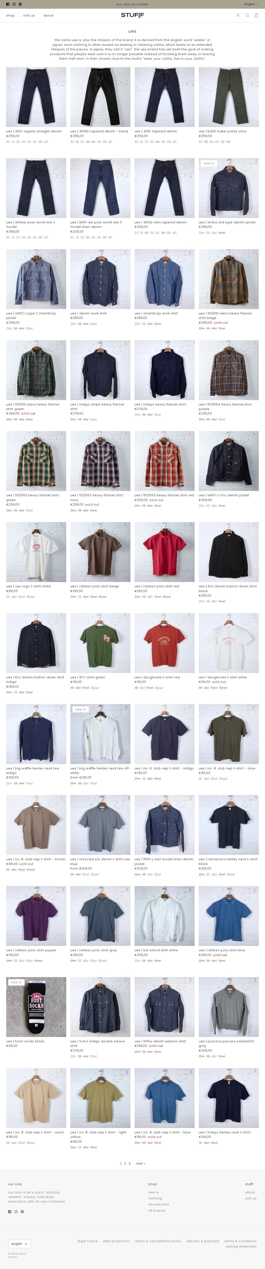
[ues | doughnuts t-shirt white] (229, 643)
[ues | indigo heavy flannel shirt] (165, 370)
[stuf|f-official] (132, 15)
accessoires (158, 1204)
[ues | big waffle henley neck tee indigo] (36, 734)
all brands (157, 1211)
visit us (29, 15)
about (48, 15)
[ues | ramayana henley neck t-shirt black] (229, 825)
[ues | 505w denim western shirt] (165, 1007)
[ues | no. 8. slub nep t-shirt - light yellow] (100, 1098)
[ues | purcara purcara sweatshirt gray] (229, 1007)
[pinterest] (20, 4)
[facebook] (7, 4)
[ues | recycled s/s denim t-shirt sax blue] (100, 825)
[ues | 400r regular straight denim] (36, 97)
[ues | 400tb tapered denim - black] (100, 97)
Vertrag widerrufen (241, 1246)
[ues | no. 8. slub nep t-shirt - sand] (36, 1098)
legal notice (88, 1241)
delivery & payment (203, 1241)
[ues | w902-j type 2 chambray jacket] (36, 279)
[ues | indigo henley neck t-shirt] (229, 1098)
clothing (155, 1198)
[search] (247, 15)
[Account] (237, 15)
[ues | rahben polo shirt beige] (100, 552)
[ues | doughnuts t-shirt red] (165, 643)
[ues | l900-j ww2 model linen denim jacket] (165, 825)
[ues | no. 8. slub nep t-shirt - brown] (36, 825)
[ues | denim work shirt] (100, 279)
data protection (116, 1241)
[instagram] (14, 4)
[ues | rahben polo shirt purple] (36, 916)
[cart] (256, 15)
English (249, 4)
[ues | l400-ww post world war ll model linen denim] (100, 188)
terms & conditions (241, 1241)
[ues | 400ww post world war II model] (36, 188)
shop (10, 15)
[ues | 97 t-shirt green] (100, 643)
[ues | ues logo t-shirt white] (36, 552)
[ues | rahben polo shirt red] (165, 552)
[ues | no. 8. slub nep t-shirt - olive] (229, 734)
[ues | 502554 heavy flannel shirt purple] (229, 370)
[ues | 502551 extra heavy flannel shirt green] (36, 370)
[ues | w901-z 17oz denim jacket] (229, 461)
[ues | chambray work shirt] (165, 279)
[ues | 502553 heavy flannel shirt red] (165, 461)
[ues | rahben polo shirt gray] (100, 916)
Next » (140, 1163)
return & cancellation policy (158, 1241)
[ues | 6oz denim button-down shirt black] (229, 552)
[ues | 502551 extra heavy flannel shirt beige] (229, 279)
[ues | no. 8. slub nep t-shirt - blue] (165, 1098)
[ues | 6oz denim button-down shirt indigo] (36, 643)
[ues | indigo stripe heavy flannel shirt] (100, 370)
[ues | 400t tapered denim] (165, 97)
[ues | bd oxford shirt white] (165, 916)
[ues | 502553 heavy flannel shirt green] (36, 461)
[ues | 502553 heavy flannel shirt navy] (100, 461)
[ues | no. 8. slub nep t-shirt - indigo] (165, 734)
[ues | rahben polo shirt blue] (229, 916)
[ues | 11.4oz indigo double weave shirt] (100, 1007)
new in (153, 1192)
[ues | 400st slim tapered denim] (165, 188)
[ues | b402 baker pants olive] (229, 97)
